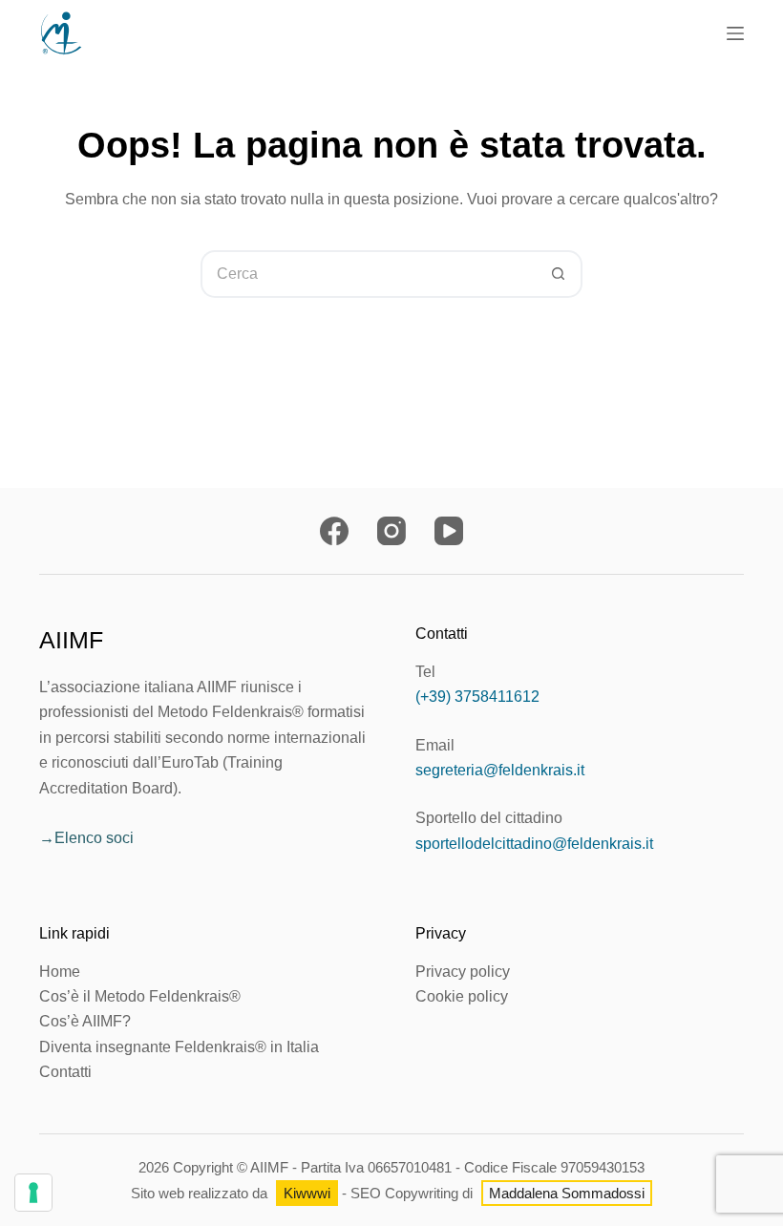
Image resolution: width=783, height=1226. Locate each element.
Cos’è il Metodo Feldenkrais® (140, 996)
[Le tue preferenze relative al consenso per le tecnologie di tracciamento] (33, 1192)
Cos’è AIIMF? (85, 1021)
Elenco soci (94, 838)
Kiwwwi (307, 1193)
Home (59, 971)
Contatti (65, 1072)
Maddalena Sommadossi (567, 1193)
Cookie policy (461, 996)
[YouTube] (448, 531)
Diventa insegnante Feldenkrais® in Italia (179, 1047)
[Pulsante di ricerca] (558, 274)
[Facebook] (334, 531)
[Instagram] (391, 531)
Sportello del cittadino (488, 818)
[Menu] (735, 33)
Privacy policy (462, 971)
